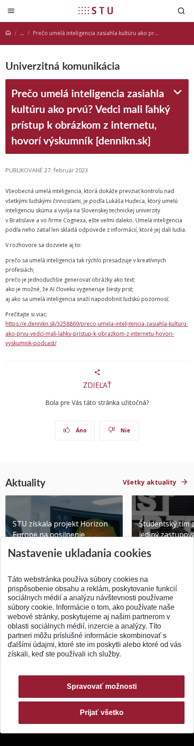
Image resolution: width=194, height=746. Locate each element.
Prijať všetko (102, 712)
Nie (124, 430)
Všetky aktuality (149, 482)
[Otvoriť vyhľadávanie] (181, 10)
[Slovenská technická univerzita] (96, 10)
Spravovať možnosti (102, 686)
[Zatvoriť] (11, 10)
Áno (80, 430)
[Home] (8, 33)
